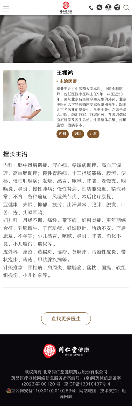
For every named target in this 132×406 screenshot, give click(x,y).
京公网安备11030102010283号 (43, 390)
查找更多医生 (66, 319)
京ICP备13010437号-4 (87, 384)
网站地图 (87, 390)
